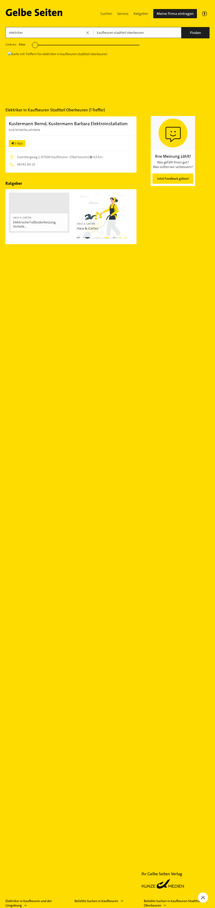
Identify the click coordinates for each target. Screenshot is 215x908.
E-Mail (19, 143)
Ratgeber (141, 13)
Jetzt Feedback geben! (173, 178)
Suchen (106, 13)
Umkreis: (15, 44)
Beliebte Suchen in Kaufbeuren (96, 901)
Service (122, 13)
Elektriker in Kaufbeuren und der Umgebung (28, 903)
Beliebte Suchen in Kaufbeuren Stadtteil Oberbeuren (172, 903)
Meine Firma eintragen (175, 13)
